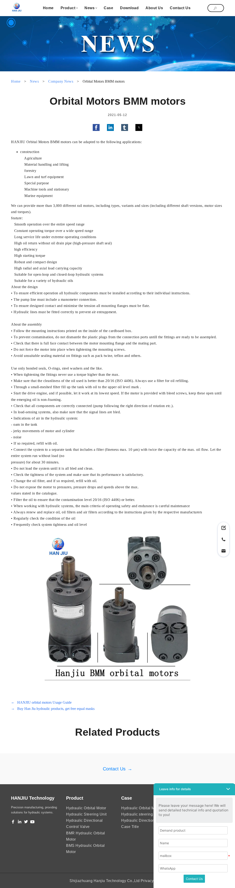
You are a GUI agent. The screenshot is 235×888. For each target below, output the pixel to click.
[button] (96, 127)
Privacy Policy (153, 881)
